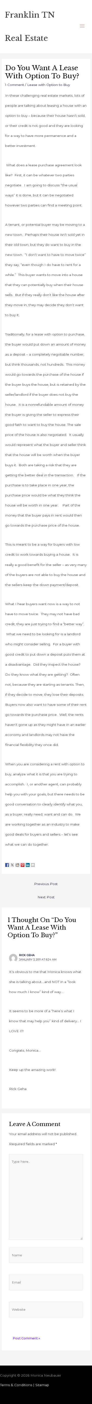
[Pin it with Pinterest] (23, 862)
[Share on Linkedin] (28, 862)
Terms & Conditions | (17, 1385)
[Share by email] (33, 862)
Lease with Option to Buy (48, 85)
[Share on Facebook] (7, 862)
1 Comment (14, 85)
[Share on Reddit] (17, 862)
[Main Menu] (82, 27)
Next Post (46, 897)
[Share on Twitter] (12, 862)
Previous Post (46, 884)
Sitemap (42, 1385)
